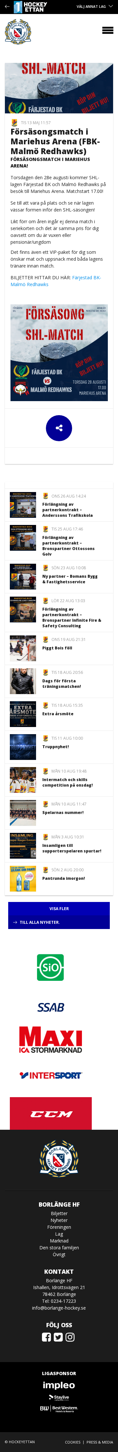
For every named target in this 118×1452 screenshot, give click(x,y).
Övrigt (59, 1254)
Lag (59, 1234)
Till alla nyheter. (40, 922)
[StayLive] (59, 1397)
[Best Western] (59, 1408)
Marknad (59, 1241)
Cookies (72, 1442)
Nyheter (59, 1220)
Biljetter (59, 1213)
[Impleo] (59, 1386)
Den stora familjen (59, 1247)
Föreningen (59, 1227)
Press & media (100, 1442)
